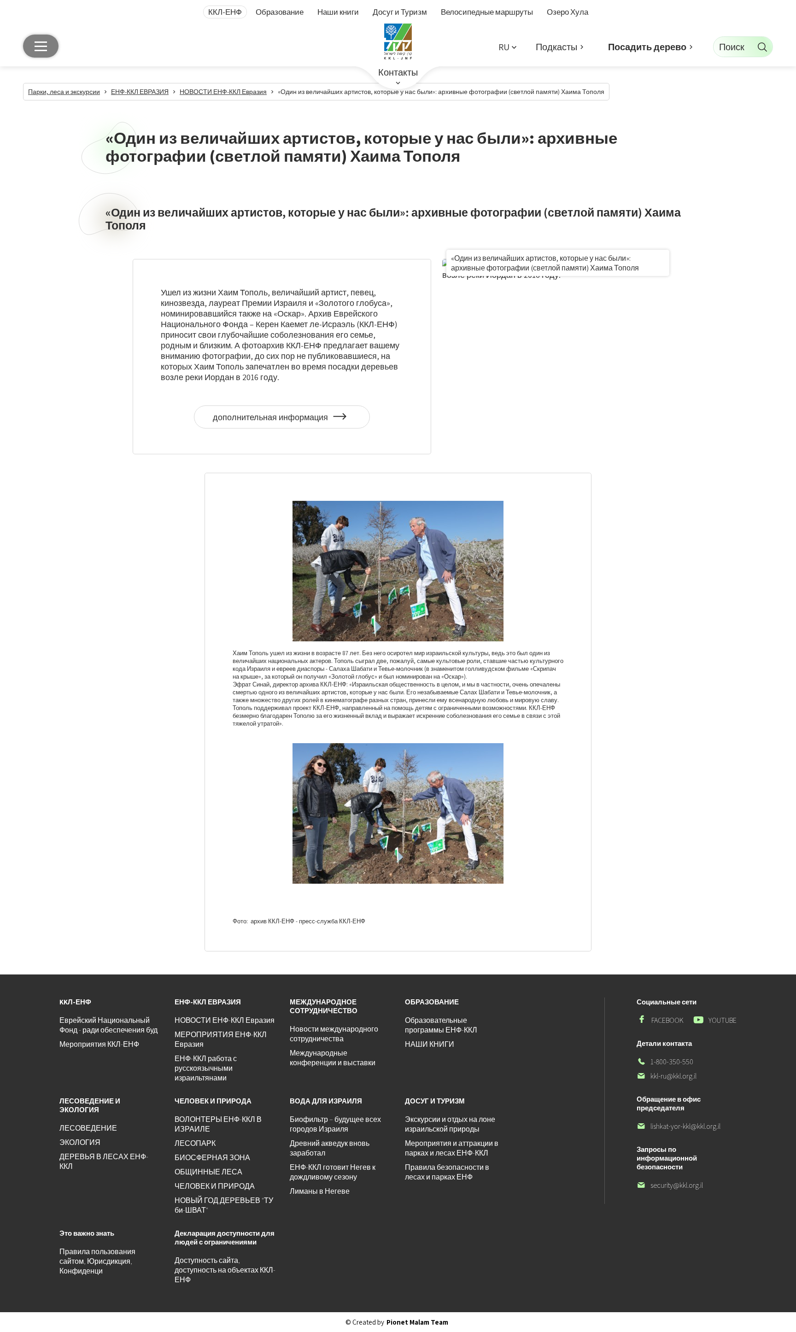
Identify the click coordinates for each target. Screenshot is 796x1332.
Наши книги (338, 12)
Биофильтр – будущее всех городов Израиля (335, 1124)
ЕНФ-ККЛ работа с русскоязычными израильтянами (206, 1068)
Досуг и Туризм (400, 12)
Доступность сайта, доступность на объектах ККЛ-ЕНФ (225, 1270)
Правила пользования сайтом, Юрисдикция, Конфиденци (97, 1261)
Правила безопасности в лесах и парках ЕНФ (447, 1172)
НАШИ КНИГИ (429, 1044)
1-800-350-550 (665, 1062)
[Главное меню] (41, 46)
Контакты (398, 72)
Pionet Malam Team (417, 1322)
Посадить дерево (647, 47)
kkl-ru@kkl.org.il (666, 1076)
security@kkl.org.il (670, 1185)
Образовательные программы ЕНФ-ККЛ (441, 1025)
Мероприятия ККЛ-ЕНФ (99, 1044)
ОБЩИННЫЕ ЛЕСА (208, 1172)
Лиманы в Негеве (320, 1191)
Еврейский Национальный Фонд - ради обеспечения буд (108, 1025)
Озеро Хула (567, 12)
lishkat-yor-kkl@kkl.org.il (678, 1126)
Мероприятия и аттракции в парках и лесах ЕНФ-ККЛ (451, 1148)
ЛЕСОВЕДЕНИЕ (88, 1128)
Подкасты (556, 47)
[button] (507, 46)
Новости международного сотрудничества (334, 1034)
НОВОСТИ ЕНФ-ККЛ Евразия (225, 1020)
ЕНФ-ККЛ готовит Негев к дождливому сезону (332, 1172)
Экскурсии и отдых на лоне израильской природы (450, 1124)
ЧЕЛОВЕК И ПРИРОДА (215, 1186)
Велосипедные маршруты (487, 12)
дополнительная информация (271, 420)
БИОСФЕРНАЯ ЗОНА (212, 1157)
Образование (280, 12)
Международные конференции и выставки (332, 1058)
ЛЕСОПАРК (195, 1143)
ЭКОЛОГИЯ (79, 1142)
